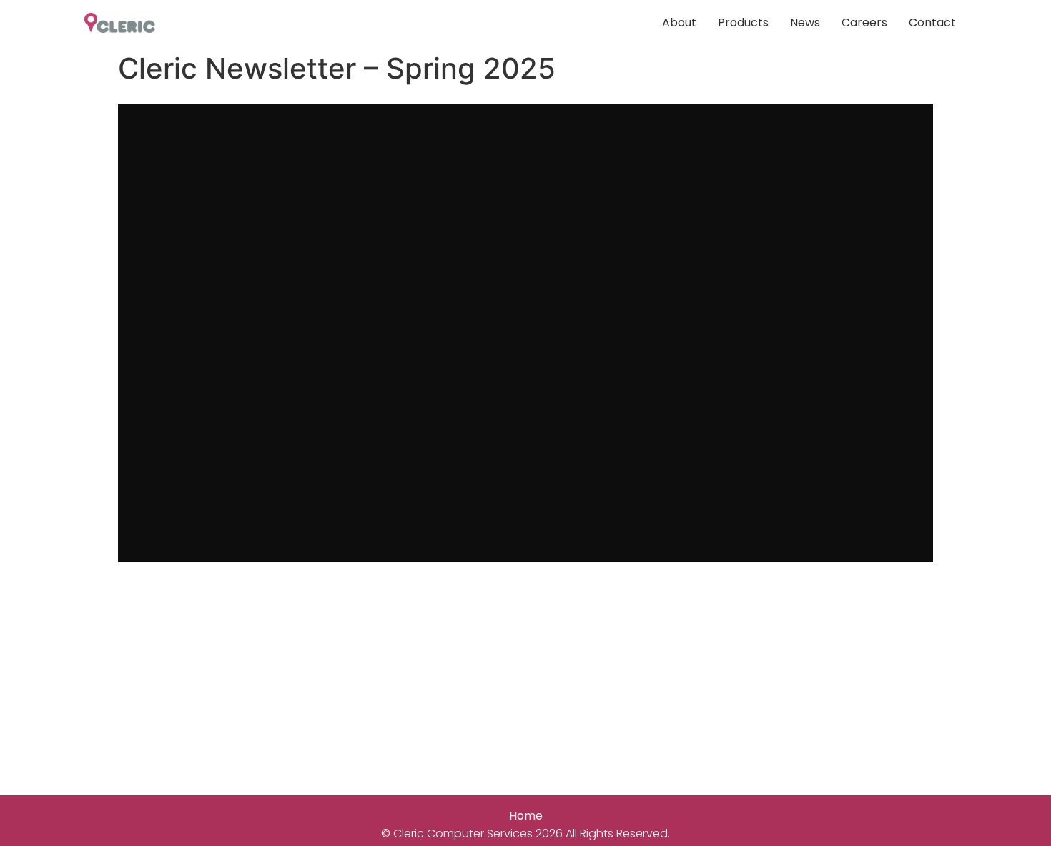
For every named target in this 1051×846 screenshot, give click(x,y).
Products (743, 22)
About (679, 22)
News (805, 22)
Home (526, 815)
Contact (932, 22)
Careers (864, 22)
